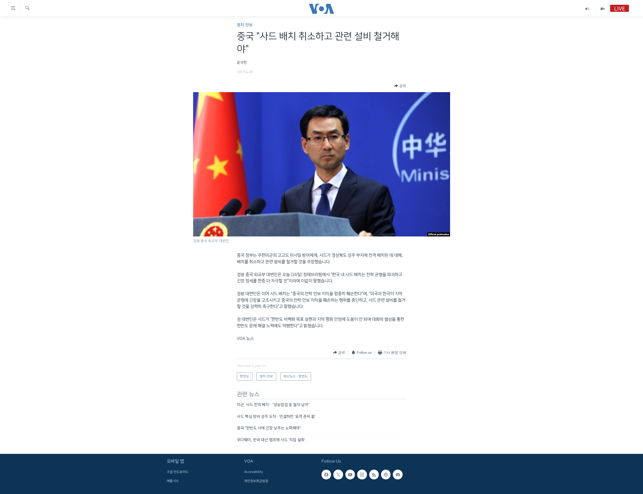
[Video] (602, 9)
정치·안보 (244, 25)
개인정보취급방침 (256, 481)
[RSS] (374, 474)
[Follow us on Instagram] (362, 474)
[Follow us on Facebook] (326, 474)
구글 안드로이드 (178, 472)
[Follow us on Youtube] (350, 474)
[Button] (400, 86)
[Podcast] (386, 474)
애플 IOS (173, 481)
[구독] (397, 474)
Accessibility (253, 472)
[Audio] (587, 9)
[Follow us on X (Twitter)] (338, 474)
